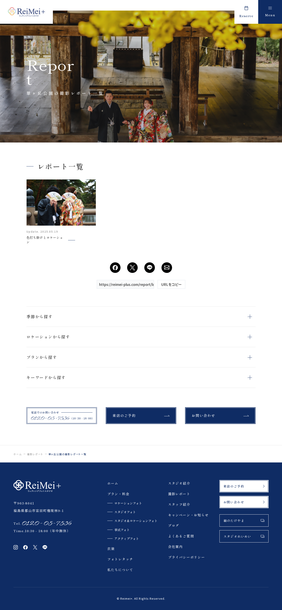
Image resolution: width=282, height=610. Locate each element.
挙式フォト (122, 530)
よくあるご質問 (181, 536)
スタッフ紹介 (179, 504)
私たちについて (120, 569)
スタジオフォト (125, 512)
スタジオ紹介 (179, 483)
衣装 (111, 548)
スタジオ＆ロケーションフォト (136, 521)
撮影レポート (35, 454)
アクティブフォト (126, 538)
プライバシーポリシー (186, 557)
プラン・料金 (118, 493)
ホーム (17, 454)
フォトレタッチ (120, 559)
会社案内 (175, 546)
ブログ (173, 525)
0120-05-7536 (46, 523)
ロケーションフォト (128, 503)
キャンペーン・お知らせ (188, 515)
